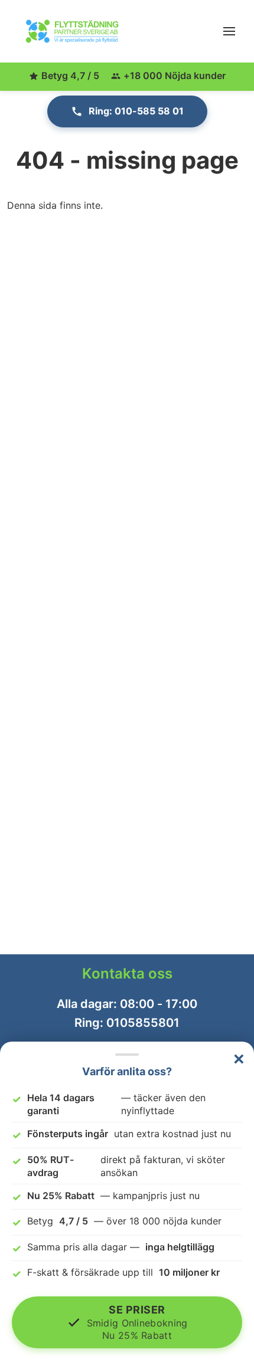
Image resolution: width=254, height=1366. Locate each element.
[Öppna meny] (229, 31)
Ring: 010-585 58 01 (136, 111)
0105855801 (143, 1023)
